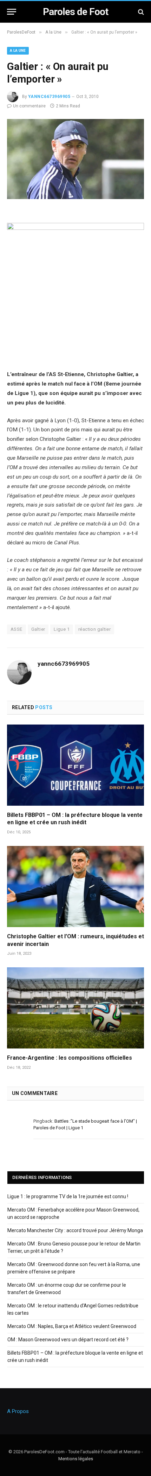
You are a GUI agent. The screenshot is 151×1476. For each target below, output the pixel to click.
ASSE (16, 629)
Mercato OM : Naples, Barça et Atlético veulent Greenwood (71, 1326)
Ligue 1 (62, 629)
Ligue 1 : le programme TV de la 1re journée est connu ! (67, 1196)
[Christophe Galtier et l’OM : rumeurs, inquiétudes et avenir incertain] (75, 886)
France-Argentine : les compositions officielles (69, 1057)
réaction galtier (94, 629)
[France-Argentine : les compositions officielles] (75, 1007)
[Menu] (11, 12)
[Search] (140, 12)
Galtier (38, 629)
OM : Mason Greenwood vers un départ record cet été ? (68, 1339)
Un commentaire (29, 106)
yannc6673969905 (49, 96)
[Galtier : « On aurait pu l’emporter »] (75, 197)
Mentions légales (75, 1458)
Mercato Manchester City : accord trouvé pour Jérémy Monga (75, 1230)
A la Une (18, 50)
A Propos (18, 1411)
